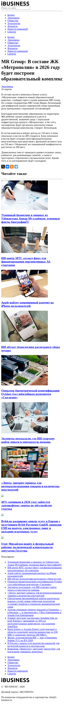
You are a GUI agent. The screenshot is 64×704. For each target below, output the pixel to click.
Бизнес (11, 15)
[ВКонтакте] (7, 166)
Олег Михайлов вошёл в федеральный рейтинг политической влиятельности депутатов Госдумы (27, 547)
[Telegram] (16, 166)
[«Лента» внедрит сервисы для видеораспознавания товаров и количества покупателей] (24, 476)
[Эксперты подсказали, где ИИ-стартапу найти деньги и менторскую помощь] (24, 432)
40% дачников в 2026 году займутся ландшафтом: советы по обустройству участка (26, 505)
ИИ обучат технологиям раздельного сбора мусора (34, 579)
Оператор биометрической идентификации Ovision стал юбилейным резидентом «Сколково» (30, 394)
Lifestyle (11, 31)
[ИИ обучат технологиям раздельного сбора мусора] (24, 341)
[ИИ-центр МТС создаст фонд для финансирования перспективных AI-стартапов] (24, 252)
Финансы (12, 26)
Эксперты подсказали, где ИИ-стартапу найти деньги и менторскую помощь (28, 440)
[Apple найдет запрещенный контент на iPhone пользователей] (24, 296)
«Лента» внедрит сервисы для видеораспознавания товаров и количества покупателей (30, 486)
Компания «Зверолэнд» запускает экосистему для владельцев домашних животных (33, 650)
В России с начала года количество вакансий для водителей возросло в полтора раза (33, 644)
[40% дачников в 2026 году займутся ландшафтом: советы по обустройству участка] (2, 496)
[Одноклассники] (12, 166)
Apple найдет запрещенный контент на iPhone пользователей (27, 304)
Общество (12, 20)
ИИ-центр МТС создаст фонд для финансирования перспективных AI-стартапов (26, 262)
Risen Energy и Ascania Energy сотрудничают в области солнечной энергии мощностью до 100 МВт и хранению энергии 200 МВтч (32, 632)
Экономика (13, 17)
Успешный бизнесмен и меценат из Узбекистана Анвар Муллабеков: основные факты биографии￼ (30, 218)
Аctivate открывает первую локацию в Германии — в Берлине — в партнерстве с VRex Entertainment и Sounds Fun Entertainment (34, 612)
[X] (3, 166)
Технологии (13, 23)
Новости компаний (17, 29)
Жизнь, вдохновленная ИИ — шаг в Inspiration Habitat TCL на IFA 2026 (32, 639)
